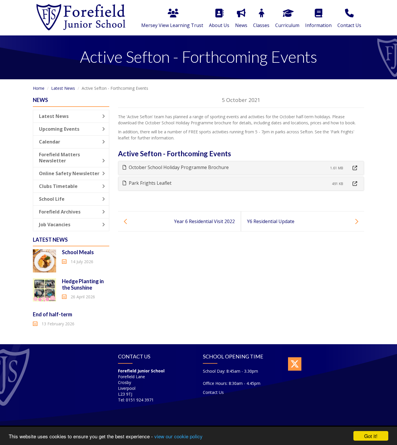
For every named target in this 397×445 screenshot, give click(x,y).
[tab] (241, 168)
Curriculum (287, 25)
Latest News (63, 88)
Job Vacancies (54, 224)
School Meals (78, 252)
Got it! (371, 435)
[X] (294, 364)
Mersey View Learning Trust (172, 25)
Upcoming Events (59, 129)
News (241, 25)
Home (38, 88)
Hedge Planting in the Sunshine (83, 284)
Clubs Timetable (58, 186)
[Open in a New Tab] (355, 168)
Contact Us (349, 25)
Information (318, 25)
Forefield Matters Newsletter (59, 157)
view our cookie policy (178, 436)
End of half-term (52, 314)
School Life (52, 199)
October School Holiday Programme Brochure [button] (178, 167)
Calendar (49, 142)
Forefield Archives (60, 212)
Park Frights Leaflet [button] (149, 183)
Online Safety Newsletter (69, 173)
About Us (219, 25)
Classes (261, 25)
